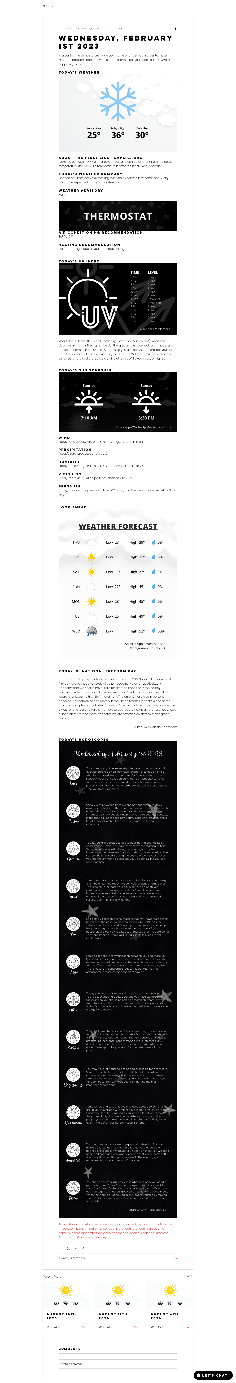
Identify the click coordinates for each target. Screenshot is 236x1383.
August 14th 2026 (61, 1316)
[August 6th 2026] (170, 1295)
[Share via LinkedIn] (75, 1248)
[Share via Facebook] (60, 1248)
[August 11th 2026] (118, 1295)
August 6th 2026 (164, 1316)
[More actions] (175, 28)
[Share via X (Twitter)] (68, 1248)
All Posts (48, 6)
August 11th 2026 (113, 1316)
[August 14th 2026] (66, 1295)
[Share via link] (83, 1248)
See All (189, 1276)
